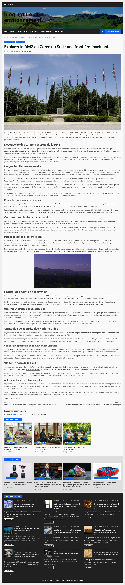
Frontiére (12, 398)
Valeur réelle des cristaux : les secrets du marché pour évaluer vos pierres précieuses (48, 471)
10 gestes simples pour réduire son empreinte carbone (48, 434)
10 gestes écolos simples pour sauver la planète (77, 434)
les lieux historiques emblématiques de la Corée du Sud (29, 227)
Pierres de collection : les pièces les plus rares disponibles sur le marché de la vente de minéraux (77, 471)
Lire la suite (9, 520)
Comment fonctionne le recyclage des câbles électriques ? (18, 434)
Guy (5, 51)
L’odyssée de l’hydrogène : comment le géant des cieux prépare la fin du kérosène (67, 506)
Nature (18, 398)
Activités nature (22, 31)
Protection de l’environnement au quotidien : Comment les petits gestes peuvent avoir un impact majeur (27, 554)
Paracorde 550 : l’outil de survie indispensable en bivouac (107, 471)
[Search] (97, 32)
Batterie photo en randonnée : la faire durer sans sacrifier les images (18, 471)
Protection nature (46, 31)
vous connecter (18, 414)
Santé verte (33, 31)
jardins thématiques (33, 369)
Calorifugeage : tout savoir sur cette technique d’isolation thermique (93, 403)
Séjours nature (9, 31)
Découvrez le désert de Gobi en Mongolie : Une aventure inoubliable (30, 403)
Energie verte (58, 31)
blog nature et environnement (22, 17)
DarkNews (69, 580)
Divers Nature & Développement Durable (106, 478)
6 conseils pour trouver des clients (66, 554)
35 (9, 575)
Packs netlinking (112, 31)
